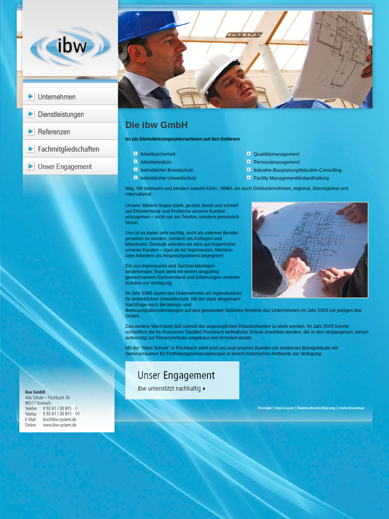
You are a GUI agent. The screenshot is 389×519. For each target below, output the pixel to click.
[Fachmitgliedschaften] (70, 148)
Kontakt (265, 408)
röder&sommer (352, 408)
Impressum (284, 408)
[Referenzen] (70, 131)
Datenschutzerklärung (316, 408)
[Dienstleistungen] (70, 113)
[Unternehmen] (70, 96)
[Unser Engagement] (70, 166)
